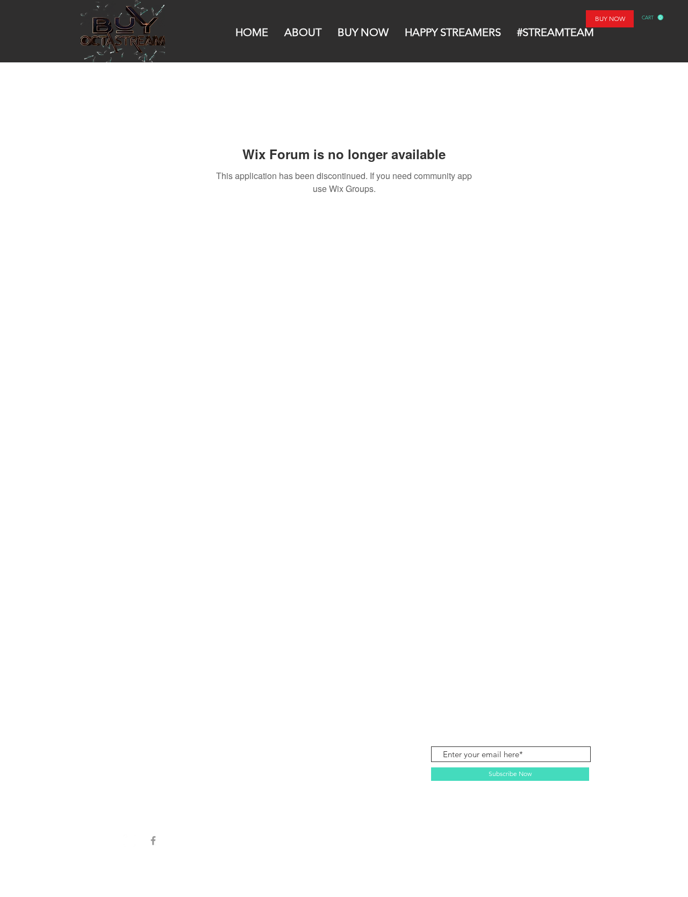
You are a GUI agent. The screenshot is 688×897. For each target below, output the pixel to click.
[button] (652, 17)
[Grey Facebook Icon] (153, 840)
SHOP (138, 696)
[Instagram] (129, 840)
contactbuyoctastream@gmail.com (529, 695)
